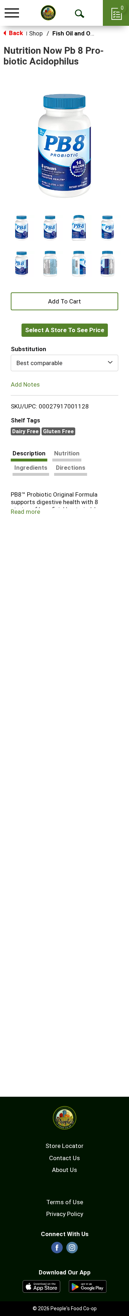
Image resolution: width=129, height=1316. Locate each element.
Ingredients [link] (30, 467)
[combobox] (64, 363)
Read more (25, 511)
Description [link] (29, 453)
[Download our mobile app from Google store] (87, 1285)
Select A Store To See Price (64, 330)
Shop (36, 33)
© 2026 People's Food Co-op (65, 1308)
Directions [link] (70, 467)
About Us (64, 1169)
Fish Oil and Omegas (80, 33)
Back (15, 33)
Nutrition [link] (67, 453)
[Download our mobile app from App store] (41, 1285)
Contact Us (64, 1158)
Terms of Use (64, 1202)
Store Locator (64, 1145)
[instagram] (72, 1249)
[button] (21, 228)
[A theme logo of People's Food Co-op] (48, 13)
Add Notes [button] (25, 384)
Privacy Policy (64, 1213)
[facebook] (57, 1249)
